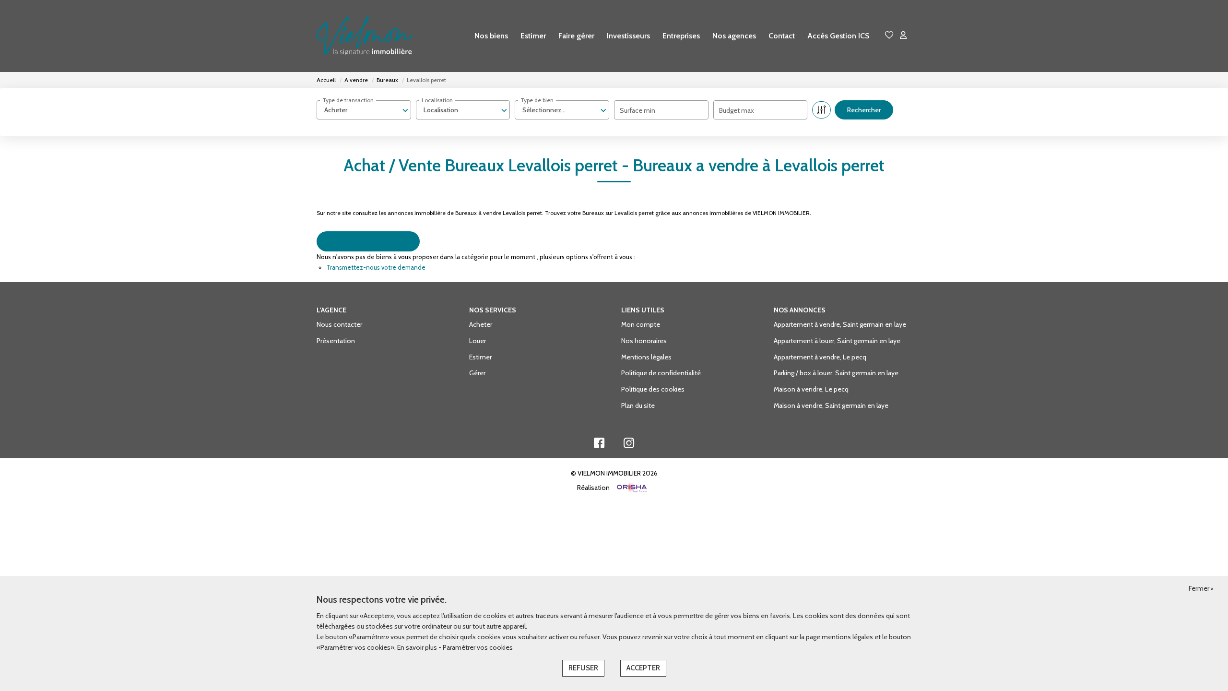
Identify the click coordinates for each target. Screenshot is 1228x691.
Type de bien (537, 100)
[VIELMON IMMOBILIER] (365, 36)
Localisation (437, 100)
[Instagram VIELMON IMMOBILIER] (629, 445)
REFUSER (583, 668)
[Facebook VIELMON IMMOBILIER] (599, 445)
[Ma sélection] (889, 35)
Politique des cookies (653, 389)
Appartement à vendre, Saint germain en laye (840, 324)
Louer (477, 340)
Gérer (477, 373)
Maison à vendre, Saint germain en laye (831, 405)
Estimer (533, 35)
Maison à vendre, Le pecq (811, 389)
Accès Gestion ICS (838, 35)
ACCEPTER (643, 668)
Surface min (637, 110)
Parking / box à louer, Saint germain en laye (836, 373)
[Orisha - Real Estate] (631, 488)
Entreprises (681, 35)
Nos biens (491, 35)
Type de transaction (348, 100)
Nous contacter (339, 324)
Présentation (336, 340)
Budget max (736, 110)
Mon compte (640, 324)
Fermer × (1201, 588)
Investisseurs (628, 35)
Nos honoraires (644, 340)
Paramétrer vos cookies (478, 647)
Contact (781, 35)
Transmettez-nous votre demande (375, 267)
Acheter (480, 324)
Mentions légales (646, 357)
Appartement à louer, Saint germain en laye (837, 340)
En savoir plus (417, 647)
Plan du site (638, 405)
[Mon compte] (903, 35)
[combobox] (364, 110)
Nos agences (734, 35)
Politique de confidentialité (661, 373)
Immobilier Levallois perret (368, 241)
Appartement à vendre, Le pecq (820, 357)
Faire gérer (576, 35)
